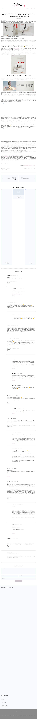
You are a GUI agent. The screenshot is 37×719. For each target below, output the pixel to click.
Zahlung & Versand (4, 705)
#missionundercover (16, 48)
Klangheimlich (14, 155)
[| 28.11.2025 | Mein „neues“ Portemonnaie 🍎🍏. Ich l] (28, 678)
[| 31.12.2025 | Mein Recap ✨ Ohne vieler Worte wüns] (28, 616)
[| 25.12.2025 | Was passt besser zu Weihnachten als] (9, 642)
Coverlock (5, 169)
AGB (2, 703)
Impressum (3, 700)
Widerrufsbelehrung (4, 706)
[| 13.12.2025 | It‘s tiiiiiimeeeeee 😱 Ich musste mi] (28, 649)
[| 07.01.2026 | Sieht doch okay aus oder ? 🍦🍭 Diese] (9, 600)
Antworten (8, 333)
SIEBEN (30, 262)
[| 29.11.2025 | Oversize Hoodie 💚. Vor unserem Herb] (9, 674)
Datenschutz (4, 702)
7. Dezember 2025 (18, 197)
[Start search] (31, 8)
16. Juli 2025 (30, 263)
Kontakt (3, 699)
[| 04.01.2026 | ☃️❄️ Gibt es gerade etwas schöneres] (28, 593)
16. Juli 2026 (7, 263)
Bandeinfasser (6, 156)
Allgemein (7, 168)
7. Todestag (18, 196)
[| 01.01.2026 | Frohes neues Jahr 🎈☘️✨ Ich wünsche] (9, 622)
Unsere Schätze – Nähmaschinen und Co (30, 165)
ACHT (7, 262)
